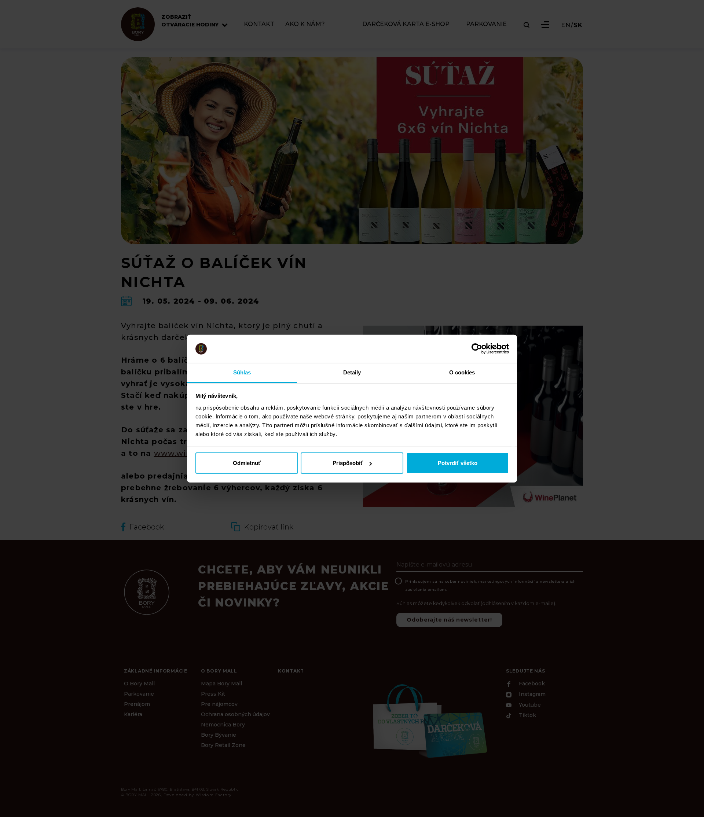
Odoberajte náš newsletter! (449, 619)
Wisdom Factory (214, 794)
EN (566, 25)
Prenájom (137, 704)
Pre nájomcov (219, 704)
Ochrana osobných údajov (235, 714)
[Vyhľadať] (526, 25)
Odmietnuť (247, 463)
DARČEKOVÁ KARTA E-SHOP (406, 24)
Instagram (531, 694)
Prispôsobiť (348, 463)
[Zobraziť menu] (545, 24)
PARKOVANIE (486, 24)
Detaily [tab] (352, 372)
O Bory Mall (139, 683)
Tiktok (526, 715)
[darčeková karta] (429, 720)
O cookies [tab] (462, 372)
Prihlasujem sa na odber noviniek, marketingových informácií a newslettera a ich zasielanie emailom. (490, 585)
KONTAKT (259, 24)
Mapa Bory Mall (221, 683)
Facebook (531, 684)
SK (578, 25)
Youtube (529, 704)
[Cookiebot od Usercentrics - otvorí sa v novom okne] (477, 348)
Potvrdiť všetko (457, 463)
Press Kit (213, 693)
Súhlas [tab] (242, 372)
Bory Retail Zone (223, 745)
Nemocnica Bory (223, 724)
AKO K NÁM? (305, 24)
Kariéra (133, 714)
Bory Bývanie (218, 734)
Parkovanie (139, 693)
